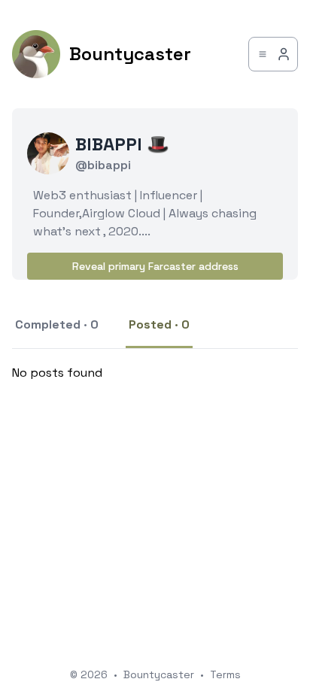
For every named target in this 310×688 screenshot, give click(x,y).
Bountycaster (158, 674)
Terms (225, 674)
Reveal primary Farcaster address (155, 266)
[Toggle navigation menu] (273, 54)
